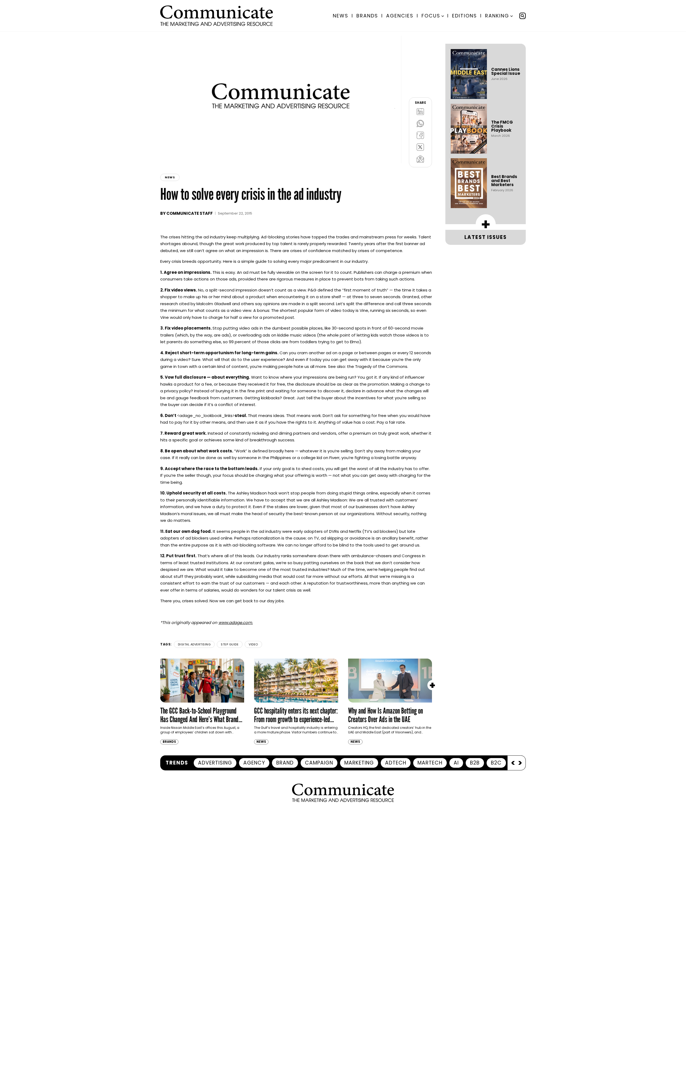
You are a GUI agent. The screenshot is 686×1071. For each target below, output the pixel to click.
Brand (285, 762)
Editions (464, 15)
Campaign (319, 762)
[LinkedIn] (420, 111)
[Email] (420, 158)
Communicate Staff (189, 213)
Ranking (497, 15)
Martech (429, 762)
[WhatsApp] (420, 123)
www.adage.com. (235, 622)
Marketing (359, 762)
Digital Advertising (194, 644)
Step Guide (229, 644)
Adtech (395, 762)
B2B (475, 762)
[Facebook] (420, 135)
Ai (456, 762)
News (340, 15)
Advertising (215, 762)
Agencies (399, 15)
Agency (254, 762)
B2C (496, 762)
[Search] (522, 16)
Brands (367, 15)
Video (253, 644)
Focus (431, 15)
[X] (420, 147)
